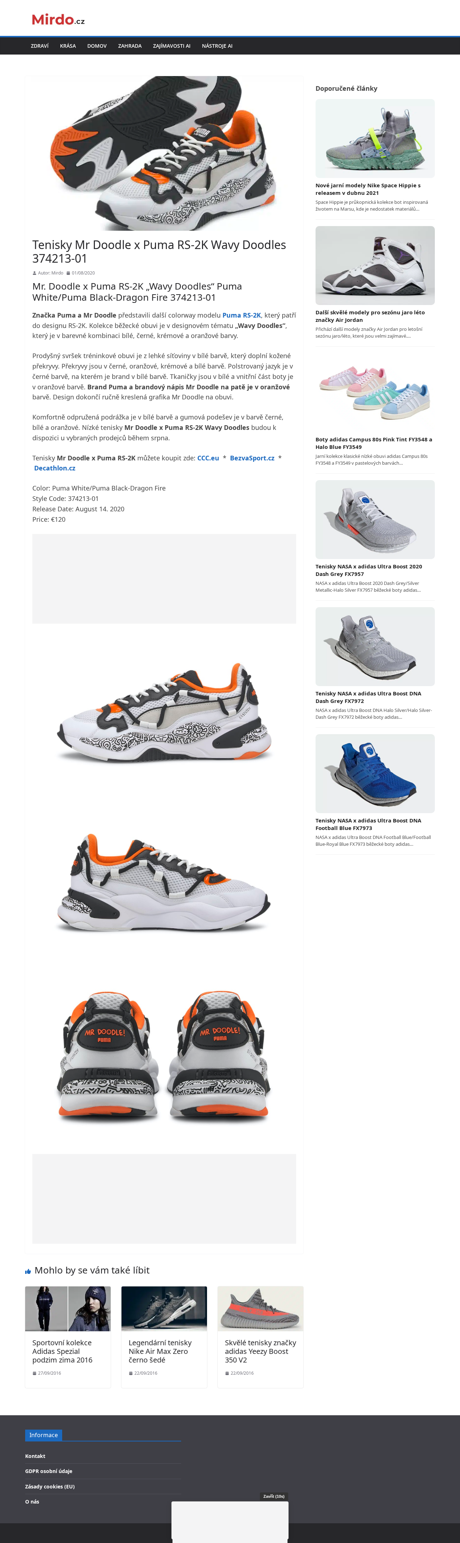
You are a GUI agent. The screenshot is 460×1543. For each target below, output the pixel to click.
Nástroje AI (217, 45)
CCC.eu (208, 458)
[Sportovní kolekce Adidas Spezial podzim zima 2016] (68, 1291)
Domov (97, 45)
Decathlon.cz (54, 468)
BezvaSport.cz (252, 458)
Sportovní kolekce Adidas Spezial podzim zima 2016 (62, 1351)
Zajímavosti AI (171, 45)
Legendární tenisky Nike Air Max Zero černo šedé (160, 1351)
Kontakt (35, 1456)
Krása (68, 45)
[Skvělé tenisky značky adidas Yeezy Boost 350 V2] (260, 1291)
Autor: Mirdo (50, 273)
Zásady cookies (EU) (50, 1486)
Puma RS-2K (241, 315)
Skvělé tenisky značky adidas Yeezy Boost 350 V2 (260, 1351)
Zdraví (40, 45)
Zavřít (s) (274, 1496)
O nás (32, 1501)
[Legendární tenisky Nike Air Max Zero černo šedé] (164, 1291)
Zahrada (130, 45)
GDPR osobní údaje (48, 1471)
